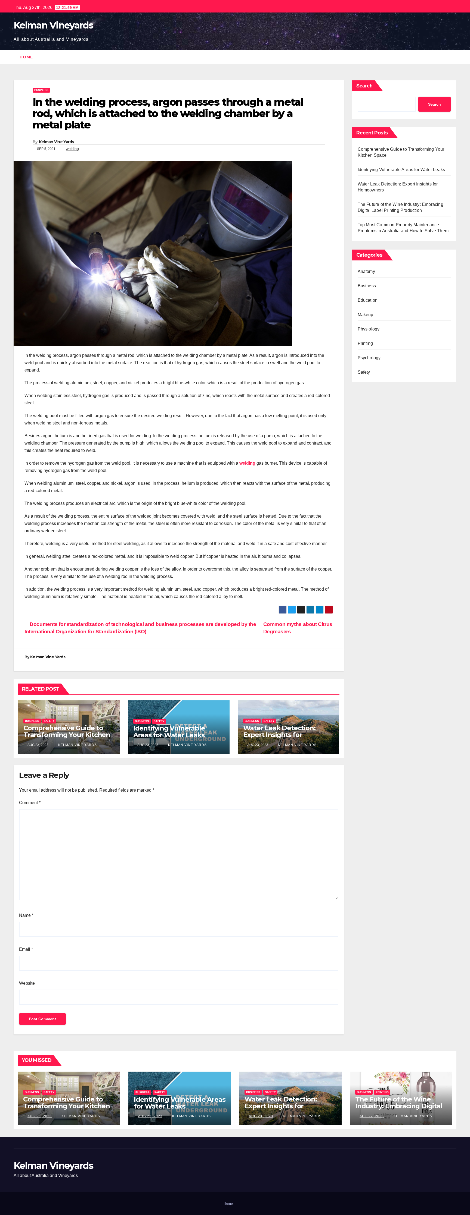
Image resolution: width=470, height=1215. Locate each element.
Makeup (365, 314)
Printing (365, 343)
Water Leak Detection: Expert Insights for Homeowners (279, 734)
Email (26, 949)
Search (364, 86)
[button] (452, 57)
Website (27, 983)
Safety (49, 720)
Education (368, 300)
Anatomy (366, 271)
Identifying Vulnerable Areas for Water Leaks (169, 731)
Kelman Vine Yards (56, 141)
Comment (30, 802)
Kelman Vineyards (53, 25)
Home (26, 57)
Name (26, 915)
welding (72, 148)
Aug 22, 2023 (372, 1116)
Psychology (369, 357)
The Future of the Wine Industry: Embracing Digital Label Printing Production (398, 1106)
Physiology (369, 329)
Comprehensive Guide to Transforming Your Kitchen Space (66, 734)
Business (41, 90)
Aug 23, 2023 (39, 1116)
